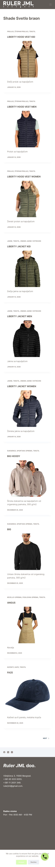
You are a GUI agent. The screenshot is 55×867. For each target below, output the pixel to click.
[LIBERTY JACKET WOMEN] (27, 408)
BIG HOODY (13, 456)
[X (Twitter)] (8, 752)
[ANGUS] (27, 625)
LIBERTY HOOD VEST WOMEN (24, 176)
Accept (21, 862)
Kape (17, 667)
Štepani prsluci (21, 31)
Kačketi (10, 667)
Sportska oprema (24, 451)
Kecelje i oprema (14, 597)
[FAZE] (27, 695)
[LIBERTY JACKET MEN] (27, 338)
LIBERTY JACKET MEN (19, 316)
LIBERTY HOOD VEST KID (21, 37)
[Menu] (50, 4)
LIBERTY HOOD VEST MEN (21, 106)
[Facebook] (4, 752)
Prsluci (10, 31)
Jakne (9, 241)
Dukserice (11, 451)
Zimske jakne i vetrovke (30, 241)
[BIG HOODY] (27, 478)
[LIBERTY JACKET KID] (27, 269)
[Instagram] (12, 752)
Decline (33, 862)
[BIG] (27, 552)
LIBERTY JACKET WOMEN (21, 386)
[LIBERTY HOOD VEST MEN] (27, 129)
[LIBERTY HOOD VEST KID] (27, 59)
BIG (9, 529)
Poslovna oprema (30, 597)
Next (45, 738)
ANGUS (11, 602)
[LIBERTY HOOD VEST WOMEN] (27, 199)
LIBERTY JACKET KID (19, 246)
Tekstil (32, 31)
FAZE (10, 672)
